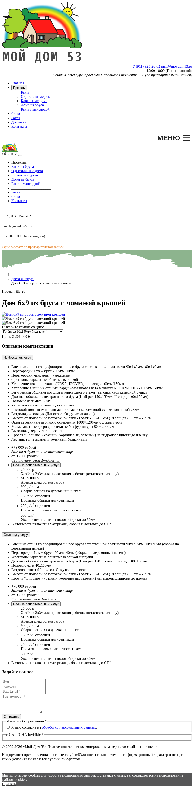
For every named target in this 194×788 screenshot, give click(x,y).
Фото (15, 114)
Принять (9, 784)
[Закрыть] (20, 155)
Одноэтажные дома (36, 96)
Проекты (19, 88)
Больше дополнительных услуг (36, 465)
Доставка (18, 122)
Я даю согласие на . (54, 727)
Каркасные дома (34, 101)
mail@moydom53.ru (176, 66)
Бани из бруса (22, 167)
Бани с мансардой (35, 109)
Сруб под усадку (16, 535)
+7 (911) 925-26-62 (145, 66)
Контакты (19, 126)
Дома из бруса (32, 105)
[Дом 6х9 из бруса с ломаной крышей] (33, 314)
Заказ (15, 118)
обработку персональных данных (69, 727)
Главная (17, 83)
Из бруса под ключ (17, 357)
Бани (25, 92)
